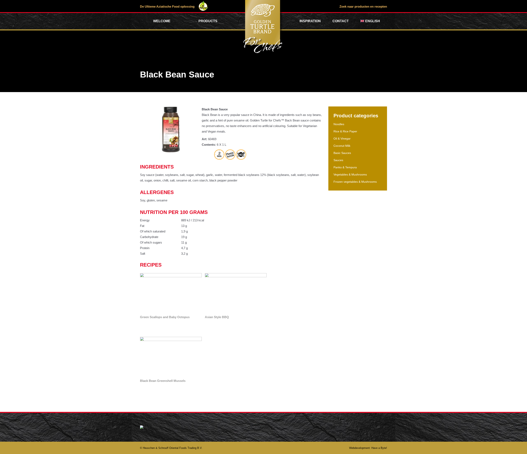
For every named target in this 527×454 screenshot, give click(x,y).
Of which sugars (151, 242)
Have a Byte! (379, 447)
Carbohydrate (149, 237)
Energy (145, 220)
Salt (142, 253)
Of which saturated (152, 231)
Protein (144, 248)
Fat (142, 226)
